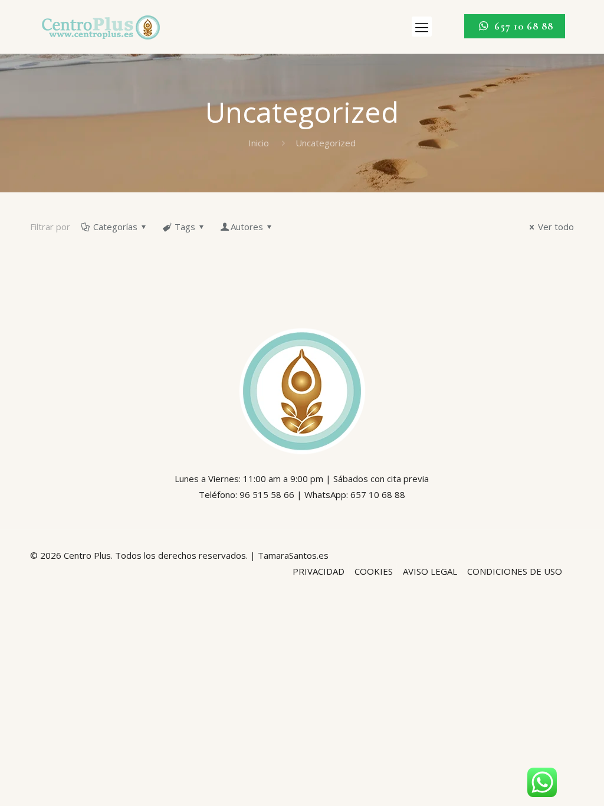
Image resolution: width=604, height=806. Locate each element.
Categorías (115, 226)
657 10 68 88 (522, 25)
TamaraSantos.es (293, 555)
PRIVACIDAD (318, 571)
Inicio (258, 143)
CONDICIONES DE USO (514, 571)
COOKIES (373, 571)
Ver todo (556, 226)
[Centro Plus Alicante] (101, 26)
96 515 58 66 (266, 494)
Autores (247, 226)
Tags (185, 226)
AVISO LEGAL (430, 571)
